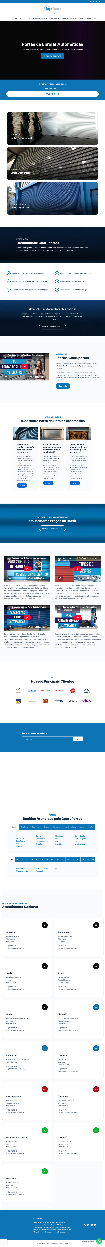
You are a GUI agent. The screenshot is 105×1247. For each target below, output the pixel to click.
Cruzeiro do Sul (22, 871)
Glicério (39, 844)
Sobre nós (63, 386)
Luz (56, 839)
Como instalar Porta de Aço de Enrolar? (64, 18)
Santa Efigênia (80, 839)
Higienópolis (40, 841)
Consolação (40, 839)
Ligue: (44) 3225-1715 (52, 88)
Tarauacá (39, 871)
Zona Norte (24, 827)
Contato (88, 18)
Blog (81, 18)
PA (32, 859)
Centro (14, 827)
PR (83, 859)
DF (47, 859)
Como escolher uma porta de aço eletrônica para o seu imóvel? (52, 448)
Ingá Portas (17, 18)
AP (27, 859)
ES (78, 859)
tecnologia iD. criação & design (59, 1243)
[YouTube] (99, 1)
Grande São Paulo (70, 827)
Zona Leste (56, 827)
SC (88, 859)
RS (93, 859)
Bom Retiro (20, 841)
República (59, 844)
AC (12, 859)
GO (63, 859)
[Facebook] (90, 1)
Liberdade (59, 836)
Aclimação (19, 836)
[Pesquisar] (95, 18)
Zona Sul (46, 827)
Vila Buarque (80, 844)
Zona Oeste (36, 827)
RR (22, 859)
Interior (90, 827)
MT (52, 859)
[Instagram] (93, 1)
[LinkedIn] (96, 1)
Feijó (57, 868)
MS (58, 859)
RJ (73, 859)
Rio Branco (20, 868)
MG (68, 859)
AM (17, 859)
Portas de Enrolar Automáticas (36, 18)
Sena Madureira (42, 868)
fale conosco (52, 94)
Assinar (78, 739)
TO (42, 859)
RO (37, 859)
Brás (18, 844)
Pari (56, 841)
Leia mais (22, 485)
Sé (76, 841)
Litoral (82, 827)
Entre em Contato (52, 56)
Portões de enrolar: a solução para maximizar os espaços (25, 448)
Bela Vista (20, 838)
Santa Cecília (80, 836)
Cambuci (19, 846)
